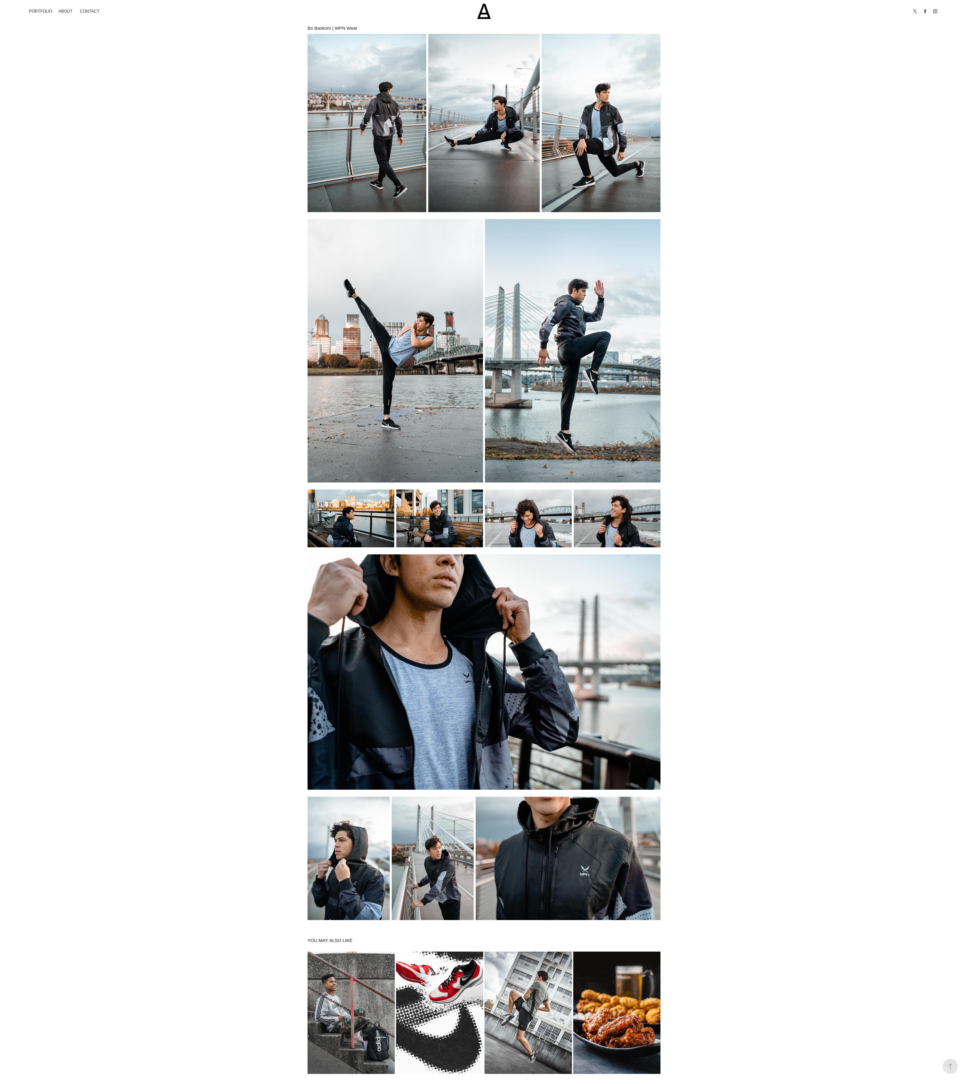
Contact (90, 11)
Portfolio (40, 11)
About (65, 11)
